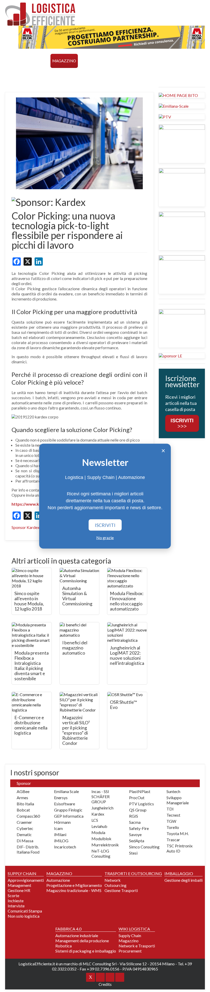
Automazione (58, 880)
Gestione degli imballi (183, 880)
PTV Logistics (141, 803)
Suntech (173, 791)
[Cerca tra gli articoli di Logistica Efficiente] (125, 75)
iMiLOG (61, 840)
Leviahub (99, 826)
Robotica (63, 945)
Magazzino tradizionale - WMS (73, 890)
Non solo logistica (23, 916)
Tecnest (173, 815)
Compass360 (28, 816)
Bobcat (23, 809)
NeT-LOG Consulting (100, 853)
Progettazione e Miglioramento (74, 885)
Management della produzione (82, 940)
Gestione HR (19, 890)
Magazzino (129, 940)
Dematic (24, 834)
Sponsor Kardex (25, 527)
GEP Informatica (68, 816)
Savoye (135, 834)
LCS (94, 820)
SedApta (136, 840)
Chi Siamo (104, 75)
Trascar (173, 839)
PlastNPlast (139, 791)
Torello (172, 827)
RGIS (133, 816)
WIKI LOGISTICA (54, 75)
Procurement (130, 950)
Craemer (24, 822)
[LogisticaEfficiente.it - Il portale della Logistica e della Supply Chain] (40, 14)
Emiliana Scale (66, 791)
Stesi (133, 852)
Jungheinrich (102, 807)
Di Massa (25, 840)
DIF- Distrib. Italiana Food (28, 849)
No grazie (105, 537)
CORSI (12, 75)
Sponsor (82, 75)
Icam (58, 828)
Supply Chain (130, 935)
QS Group (137, 809)
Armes (22, 797)
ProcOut (136, 797)
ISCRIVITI (105, 525)
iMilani (60, 834)
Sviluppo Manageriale (177, 800)
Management (19, 885)
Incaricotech (65, 846)
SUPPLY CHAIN (35, 60)
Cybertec (25, 828)
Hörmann (62, 822)
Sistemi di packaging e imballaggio (85, 950)
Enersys (61, 797)
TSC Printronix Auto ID (179, 848)
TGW (171, 821)
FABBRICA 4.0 (179, 60)
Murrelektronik (105, 844)
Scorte (13, 895)
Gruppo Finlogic (68, 809)
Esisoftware (64, 803)
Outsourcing (115, 885)
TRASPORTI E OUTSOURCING (106, 60)
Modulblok (101, 838)
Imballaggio (150, 60)
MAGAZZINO (64, 60)
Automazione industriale (76, 935)
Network (112, 880)
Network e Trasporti (137, 945)
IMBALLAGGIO (178, 873)
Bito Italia (25, 803)
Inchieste (16, 900)
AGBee (23, 791)
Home (13, 60)
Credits (105, 984)
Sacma (135, 822)
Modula (98, 832)
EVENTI (29, 75)
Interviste (16, 905)
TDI (170, 808)
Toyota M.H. (177, 833)
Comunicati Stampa (25, 910)
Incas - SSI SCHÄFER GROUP (100, 796)
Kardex (97, 813)
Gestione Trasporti (121, 890)
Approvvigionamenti (26, 880)
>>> (182, 423)
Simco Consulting (144, 846)
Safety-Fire (139, 828)
